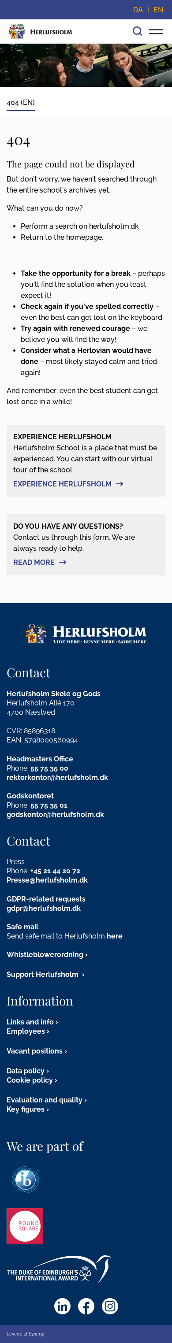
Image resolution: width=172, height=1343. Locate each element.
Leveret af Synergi (25, 1334)
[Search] (137, 30)
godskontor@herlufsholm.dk (55, 814)
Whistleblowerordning (45, 954)
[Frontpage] (40, 31)
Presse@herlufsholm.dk (47, 880)
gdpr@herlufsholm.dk (44, 908)
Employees (26, 1031)
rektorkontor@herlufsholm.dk (57, 777)
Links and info (30, 1022)
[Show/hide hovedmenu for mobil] (156, 31)
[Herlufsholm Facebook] (86, 1306)
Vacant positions (35, 1051)
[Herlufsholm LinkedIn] (62, 1306)
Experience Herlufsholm (62, 484)
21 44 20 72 (61, 871)
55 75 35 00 (49, 768)
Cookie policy (30, 1080)
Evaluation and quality (44, 1100)
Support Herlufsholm (43, 974)
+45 (36, 871)
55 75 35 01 (48, 805)
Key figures (26, 1109)
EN (158, 10)
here (115, 936)
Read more (34, 562)
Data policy (26, 1071)
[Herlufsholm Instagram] (110, 1306)
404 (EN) (21, 102)
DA (138, 10)
